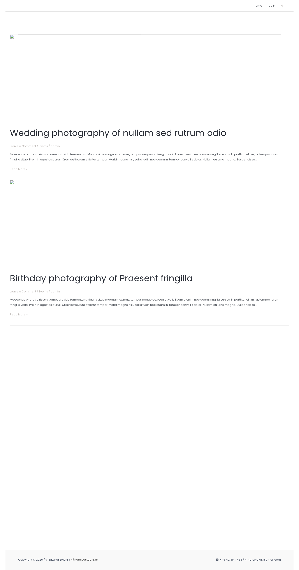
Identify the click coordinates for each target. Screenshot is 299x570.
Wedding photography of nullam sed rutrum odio (118, 133)
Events (43, 146)
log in (272, 6)
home (258, 6)
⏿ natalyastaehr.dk (84, 560)
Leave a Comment (23, 146)
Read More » (19, 169)
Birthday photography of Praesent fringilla (101, 278)
